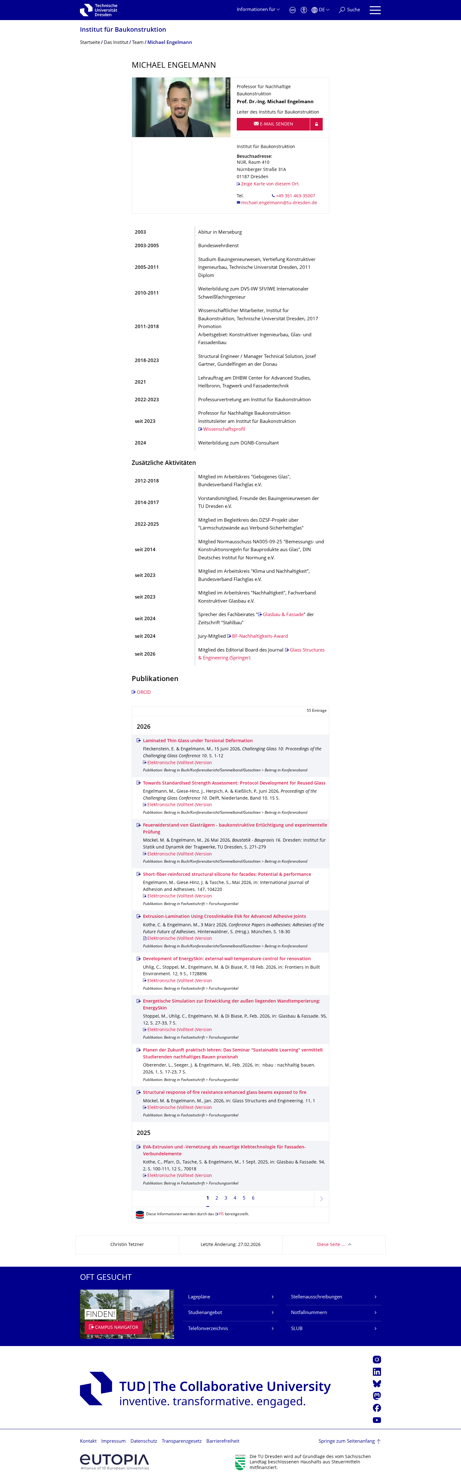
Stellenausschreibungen (316, 1297)
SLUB (297, 1329)
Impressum (113, 1441)
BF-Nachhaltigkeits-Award (260, 636)
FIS (221, 1214)
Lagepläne (199, 1297)
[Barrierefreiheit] (303, 10)
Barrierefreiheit (222, 1441)
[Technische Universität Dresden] (98, 10)
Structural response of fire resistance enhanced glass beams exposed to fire (224, 1093)
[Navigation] (375, 10)
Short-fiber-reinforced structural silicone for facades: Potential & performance (227, 875)
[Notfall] (292, 10)
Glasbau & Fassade (283, 615)
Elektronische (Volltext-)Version (179, 763)
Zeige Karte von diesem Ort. (270, 184)
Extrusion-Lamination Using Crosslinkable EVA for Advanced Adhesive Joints (224, 917)
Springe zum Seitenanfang (347, 1441)
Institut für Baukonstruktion (123, 30)
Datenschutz (143, 1441)
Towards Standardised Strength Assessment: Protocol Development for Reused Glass (234, 783)
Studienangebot (205, 1313)
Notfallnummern (309, 1313)
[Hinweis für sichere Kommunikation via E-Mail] (316, 124)
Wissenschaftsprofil (224, 429)
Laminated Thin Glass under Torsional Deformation (198, 741)
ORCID (144, 692)
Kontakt (88, 1441)
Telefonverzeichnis (208, 1329)
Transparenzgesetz (182, 1441)
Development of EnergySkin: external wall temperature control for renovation (227, 959)
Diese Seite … (331, 1245)
